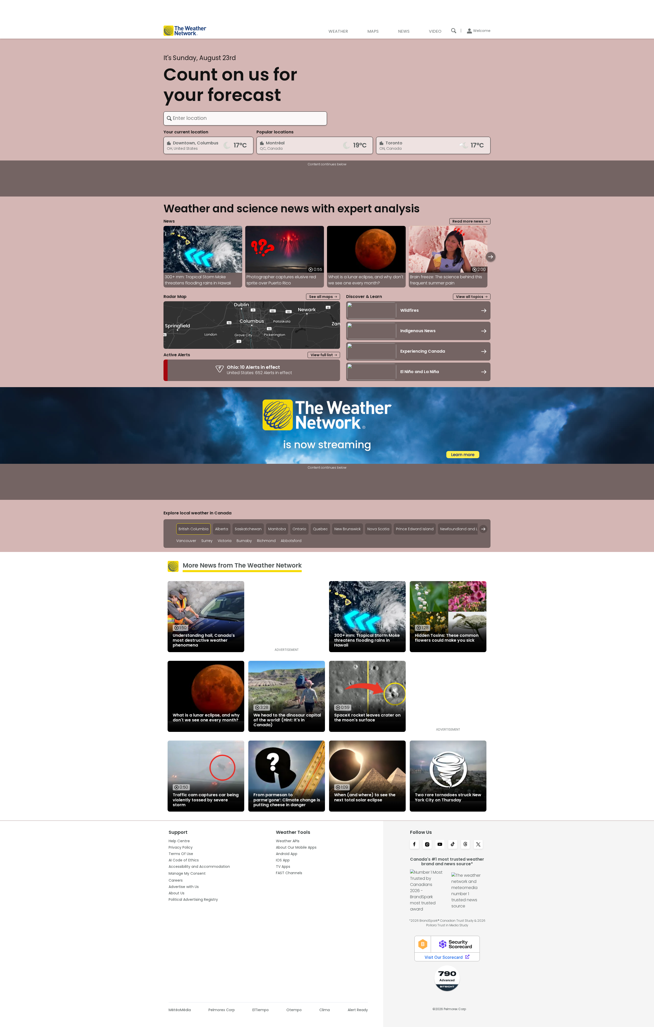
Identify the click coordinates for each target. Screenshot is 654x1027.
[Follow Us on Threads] (465, 844)
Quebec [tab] (320, 529)
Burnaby (244, 540)
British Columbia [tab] (193, 529)
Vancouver (186, 540)
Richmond (266, 540)
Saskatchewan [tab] (248, 529)
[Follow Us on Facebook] (414, 844)
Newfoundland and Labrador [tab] (466, 529)
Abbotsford (291, 540)
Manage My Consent (187, 873)
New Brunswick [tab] (347, 529)
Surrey (207, 540)
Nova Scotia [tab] (378, 529)
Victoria (224, 540)
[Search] (453, 30)
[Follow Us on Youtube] (440, 844)
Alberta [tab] (221, 529)
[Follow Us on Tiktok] (452, 844)
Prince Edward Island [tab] (415, 529)
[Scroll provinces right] (483, 529)
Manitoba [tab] (277, 529)
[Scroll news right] (490, 256)
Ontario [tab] (299, 529)
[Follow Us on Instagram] (427, 844)
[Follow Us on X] (478, 844)
